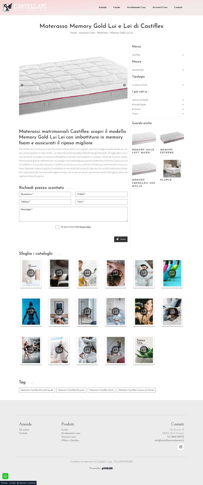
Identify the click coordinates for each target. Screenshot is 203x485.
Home (73, 33)
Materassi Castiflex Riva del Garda (37, 390)
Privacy (4, 483)
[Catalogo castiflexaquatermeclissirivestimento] (87, 273)
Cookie (13, 483)
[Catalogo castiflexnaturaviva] (144, 349)
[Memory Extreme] (172, 138)
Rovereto (136, 109)
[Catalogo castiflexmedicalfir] (31, 311)
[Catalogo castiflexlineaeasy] (172, 311)
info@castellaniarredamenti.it (169, 440)
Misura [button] (136, 61)
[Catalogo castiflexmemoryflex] (31, 349)
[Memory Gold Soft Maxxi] (144, 138)
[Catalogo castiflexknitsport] (144, 311)
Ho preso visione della (76, 227)
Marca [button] (136, 46)
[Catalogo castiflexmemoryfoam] (59, 349)
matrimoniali (137, 70)
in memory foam (139, 85)
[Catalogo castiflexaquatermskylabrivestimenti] (116, 273)
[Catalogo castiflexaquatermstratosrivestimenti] (144, 273)
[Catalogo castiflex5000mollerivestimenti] (31, 273)
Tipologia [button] (138, 76)
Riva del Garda (139, 105)
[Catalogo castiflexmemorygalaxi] (116, 349)
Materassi (102, 33)
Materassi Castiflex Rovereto (71, 390)
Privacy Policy (85, 227)
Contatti (178, 7)
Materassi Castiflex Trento (101, 390)
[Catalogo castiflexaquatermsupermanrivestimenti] (172, 273)
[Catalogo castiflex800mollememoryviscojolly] (59, 273)
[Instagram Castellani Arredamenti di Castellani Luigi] (180, 447)
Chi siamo (24, 430)
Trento (135, 114)
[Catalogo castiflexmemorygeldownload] (87, 311)
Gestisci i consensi (27, 483)
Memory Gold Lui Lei (121, 33)
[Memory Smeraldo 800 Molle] (144, 169)
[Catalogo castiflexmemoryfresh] (87, 349)
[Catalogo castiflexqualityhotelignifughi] (116, 311)
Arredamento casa (70, 433)
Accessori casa (68, 437)
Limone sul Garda (140, 100)
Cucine (116, 7)
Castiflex (136, 55)
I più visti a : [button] (140, 91)
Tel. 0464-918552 (175, 437)
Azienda (103, 7)
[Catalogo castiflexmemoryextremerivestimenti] (59, 311)
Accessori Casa (159, 7)
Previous (22, 85)
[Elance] (172, 169)
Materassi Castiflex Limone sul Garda (136, 390)
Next (124, 85)
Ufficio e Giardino (70, 440)
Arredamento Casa (136, 7)
